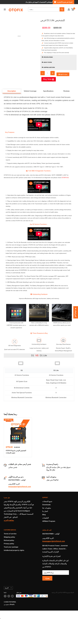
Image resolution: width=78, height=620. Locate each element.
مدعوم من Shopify (9, 604)
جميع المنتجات (47, 501)
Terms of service (10, 534)
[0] (72, 9)
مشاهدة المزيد (9, 520)
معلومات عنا (46, 508)
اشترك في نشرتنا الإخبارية (64, 2)
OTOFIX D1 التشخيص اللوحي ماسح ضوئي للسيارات (16, 452)
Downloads (46, 504)
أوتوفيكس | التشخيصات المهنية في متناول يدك (39, 2)
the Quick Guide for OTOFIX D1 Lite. (34, 108)
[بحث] (62, 9)
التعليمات (45, 518)
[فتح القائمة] (5, 9)
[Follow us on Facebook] (5, 596)
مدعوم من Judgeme (39, 613)
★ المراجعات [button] (76, 312)
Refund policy (9, 540)
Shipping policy (9, 537)
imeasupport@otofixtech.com (19, 486)
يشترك (47, 578)
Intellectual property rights (14, 550)
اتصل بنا (45, 511)
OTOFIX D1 (65, 177)
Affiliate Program (48, 521)
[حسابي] (69, 9)
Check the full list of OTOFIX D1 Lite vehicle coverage (26, 111)
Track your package (11, 547)
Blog (44, 514)
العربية (7, 588)
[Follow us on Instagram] (8, 596)
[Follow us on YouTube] (12, 596)
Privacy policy (9, 543)
